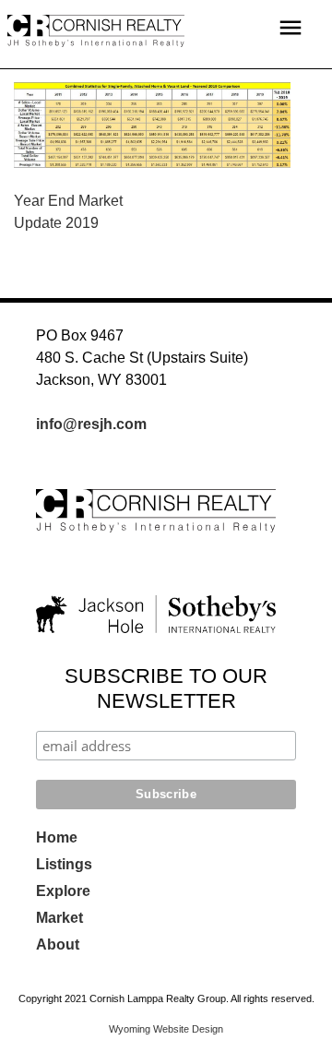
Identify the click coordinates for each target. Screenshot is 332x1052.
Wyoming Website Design (166, 1028)
